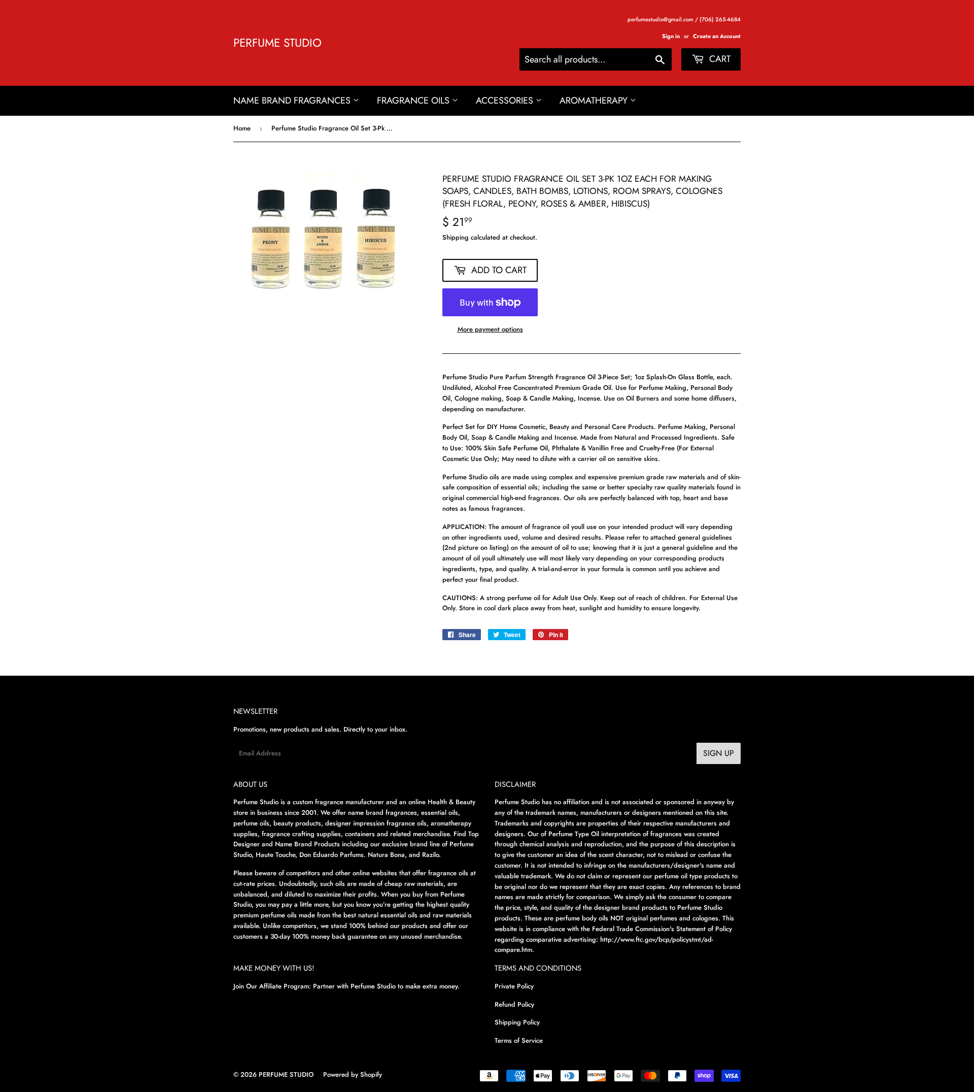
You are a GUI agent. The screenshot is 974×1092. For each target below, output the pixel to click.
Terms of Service (519, 1040)
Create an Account (717, 36)
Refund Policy (514, 1004)
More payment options (490, 329)
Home (242, 128)
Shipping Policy (517, 1022)
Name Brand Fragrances (293, 100)
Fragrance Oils (414, 100)
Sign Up (718, 753)
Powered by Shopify (352, 1074)
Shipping (455, 237)
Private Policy (514, 986)
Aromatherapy (595, 100)
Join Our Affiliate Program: (272, 986)
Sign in (671, 36)
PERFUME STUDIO (277, 43)
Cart (718, 58)
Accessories (506, 100)
